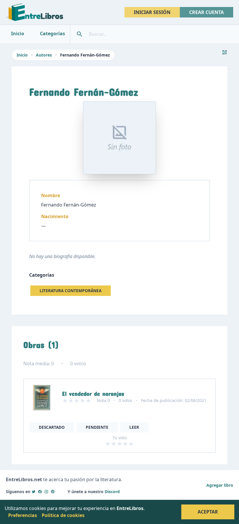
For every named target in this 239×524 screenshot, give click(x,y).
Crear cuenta (206, 12)
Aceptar (208, 512)
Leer (134, 427)
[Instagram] (46, 491)
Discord (112, 491)
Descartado (52, 427)
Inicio (22, 55)
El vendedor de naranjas (93, 392)
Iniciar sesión (152, 12)
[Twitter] (33, 491)
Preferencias (22, 515)
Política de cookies (63, 515)
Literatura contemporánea (70, 290)
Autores (44, 55)
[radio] (108, 444)
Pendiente (97, 427)
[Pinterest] (53, 491)
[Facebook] (40, 491)
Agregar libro (219, 485)
